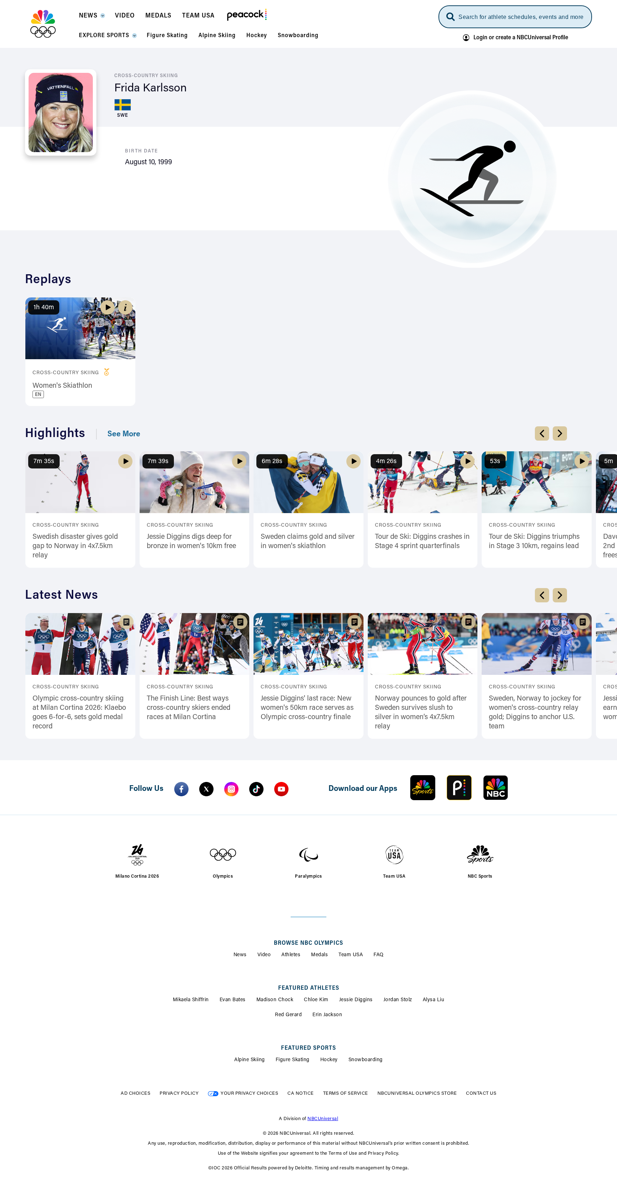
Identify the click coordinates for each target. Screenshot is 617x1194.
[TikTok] (256, 789)
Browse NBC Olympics (308, 943)
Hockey (329, 1060)
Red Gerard (288, 1015)
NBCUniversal (322, 1119)
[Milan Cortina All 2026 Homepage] (52, 24)
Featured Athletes (308, 988)
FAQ (378, 955)
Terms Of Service (345, 1093)
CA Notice (300, 1093)
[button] (91, 18)
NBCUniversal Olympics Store (417, 1093)
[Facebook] (181, 789)
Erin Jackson (327, 1015)
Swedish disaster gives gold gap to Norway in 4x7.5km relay (75, 546)
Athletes (290, 955)
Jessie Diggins (356, 1000)
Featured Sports (308, 1048)
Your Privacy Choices (249, 1093)
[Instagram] (231, 789)
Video (264, 955)
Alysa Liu (434, 1000)
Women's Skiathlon (62, 386)
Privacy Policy (179, 1093)
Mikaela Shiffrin (191, 1000)
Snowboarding (365, 1060)
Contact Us (481, 1093)
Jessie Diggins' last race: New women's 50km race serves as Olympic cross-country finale (307, 708)
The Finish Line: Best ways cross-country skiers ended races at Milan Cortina (188, 708)
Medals (319, 955)
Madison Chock (275, 1000)
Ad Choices (135, 1093)
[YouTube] (281, 789)
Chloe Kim (316, 1000)
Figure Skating (293, 1060)
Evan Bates (233, 1000)
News (240, 955)
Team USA (350, 955)
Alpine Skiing (249, 1060)
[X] (206, 789)
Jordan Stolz (397, 1000)
